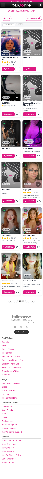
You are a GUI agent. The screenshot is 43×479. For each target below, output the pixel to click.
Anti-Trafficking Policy (11, 455)
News (4, 417)
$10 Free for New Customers (21, 1)
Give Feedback (8, 410)
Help (4, 414)
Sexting (5, 394)
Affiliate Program (9, 425)
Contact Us (7, 406)
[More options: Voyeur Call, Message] (17, 114)
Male (4, 346)
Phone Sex (7, 353)
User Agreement (9, 444)
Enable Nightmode (21, 332)
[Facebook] (15, 326)
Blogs (4, 387)
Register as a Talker (11, 371)
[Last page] (32, 301)
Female (5, 342)
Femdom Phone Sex (11, 356)
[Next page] (27, 301)
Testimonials (7, 421)
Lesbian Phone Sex (10, 364)
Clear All (20, 25)
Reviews (6, 375)
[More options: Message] (17, 69)
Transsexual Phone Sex (12, 360)
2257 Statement (9, 459)
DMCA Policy (8, 451)
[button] (4, 32)
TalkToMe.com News (11, 383)
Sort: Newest (8, 25)
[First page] (10, 301)
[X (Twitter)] (27, 326)
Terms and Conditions (11, 441)
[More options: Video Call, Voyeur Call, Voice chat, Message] (17, 201)
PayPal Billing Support (12, 432)
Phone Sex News (9, 398)
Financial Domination (11, 367)
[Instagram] (21, 326)
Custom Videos (9, 428)
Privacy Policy (8, 448)
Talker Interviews (9, 390)
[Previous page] (16, 301)
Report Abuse (8, 462)
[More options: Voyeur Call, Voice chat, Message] (39, 201)
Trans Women (8, 349)
